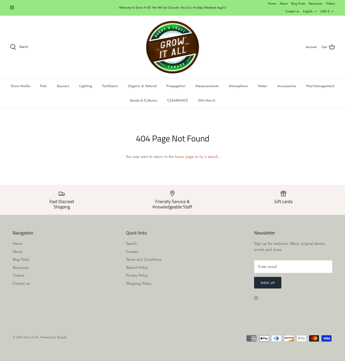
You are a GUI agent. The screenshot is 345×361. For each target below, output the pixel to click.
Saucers (63, 85)
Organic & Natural (142, 85)
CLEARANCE (177, 100)
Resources (315, 3)
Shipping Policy (139, 283)
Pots (43, 85)
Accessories (286, 85)
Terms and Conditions (143, 259)
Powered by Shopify (53, 337)
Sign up (268, 282)
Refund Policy (137, 267)
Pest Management (320, 85)
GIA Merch (206, 100)
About (283, 3)
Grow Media (20, 85)
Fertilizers (110, 85)
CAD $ (325, 11)
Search (131, 243)
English (307, 11)
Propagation (175, 85)
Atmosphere (238, 85)
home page (184, 156)
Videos (330, 3)
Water (262, 85)
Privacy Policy (137, 275)
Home (272, 3)
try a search (209, 156)
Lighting (85, 85)
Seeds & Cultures (143, 100)
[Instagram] (12, 7)
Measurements (206, 85)
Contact (132, 251)
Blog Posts (298, 3)
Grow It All (31, 337)
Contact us (292, 11)
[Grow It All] (172, 47)
